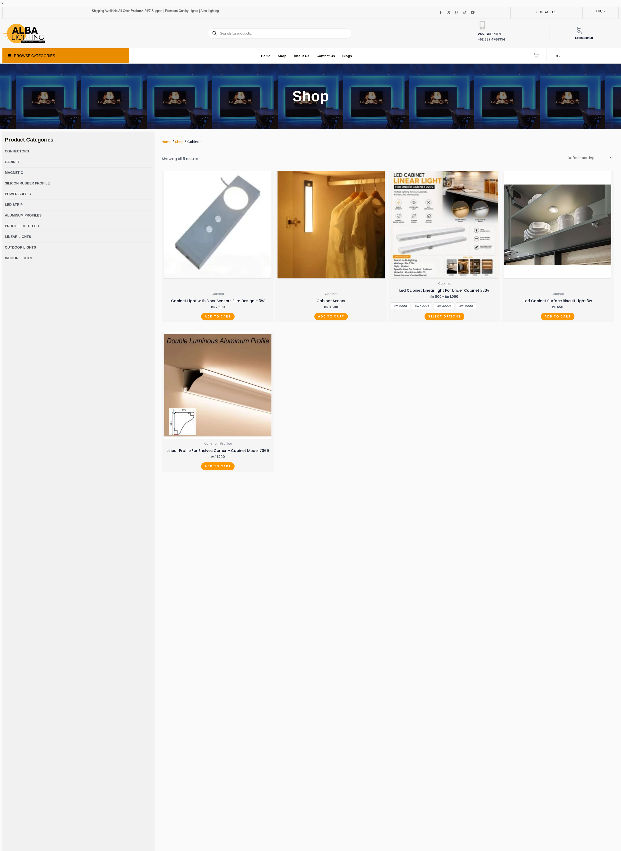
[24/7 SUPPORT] (482, 25)
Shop (282, 56)
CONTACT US (546, 12)
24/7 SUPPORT (490, 34)
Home (265, 56)
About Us (301, 56)
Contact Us (326, 56)
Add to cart (218, 316)
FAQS (600, 11)
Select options (444, 316)
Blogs (347, 56)
